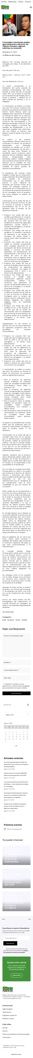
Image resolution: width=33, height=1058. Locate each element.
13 (16, 734)
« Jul (15, 746)
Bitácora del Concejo (13, 55)
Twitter (17, 620)
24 (5, 739)
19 (12, 736)
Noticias (4, 1)
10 (5, 734)
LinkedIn (24, 620)
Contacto (28, 1)
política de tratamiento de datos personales (15, 951)
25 (9, 739)
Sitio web (7, 678)
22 (23, 736)
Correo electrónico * (11, 670)
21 (20, 736)
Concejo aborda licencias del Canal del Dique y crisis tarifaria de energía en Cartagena (16, 784)
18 (9, 736)
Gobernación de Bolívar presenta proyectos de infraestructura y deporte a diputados (15, 806)
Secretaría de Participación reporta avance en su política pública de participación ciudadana (16, 795)
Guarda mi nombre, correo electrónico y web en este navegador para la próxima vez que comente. (16, 686)
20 (16, 736)
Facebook (10, 620)
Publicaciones (12, 1)
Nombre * (7, 662)
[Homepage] (7, 989)
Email (4, 620)
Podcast (20, 1)
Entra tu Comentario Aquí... (14, 636)
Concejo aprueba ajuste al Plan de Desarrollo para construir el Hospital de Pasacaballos (16, 764)
